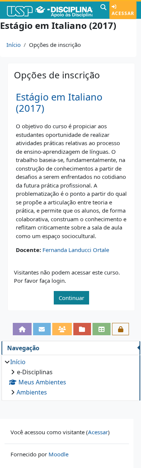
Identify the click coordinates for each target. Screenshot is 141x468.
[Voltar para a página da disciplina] (22, 329)
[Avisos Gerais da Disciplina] (42, 329)
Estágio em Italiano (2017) (59, 102)
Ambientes (32, 392)
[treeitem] (71, 377)
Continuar (71, 298)
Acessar (123, 13)
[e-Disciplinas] (49, 10)
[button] (103, 10)
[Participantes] (62, 329)
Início (13, 44)
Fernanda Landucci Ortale (75, 250)
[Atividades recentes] (82, 329)
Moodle (58, 454)
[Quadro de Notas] (101, 329)
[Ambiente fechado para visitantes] (120, 329)
